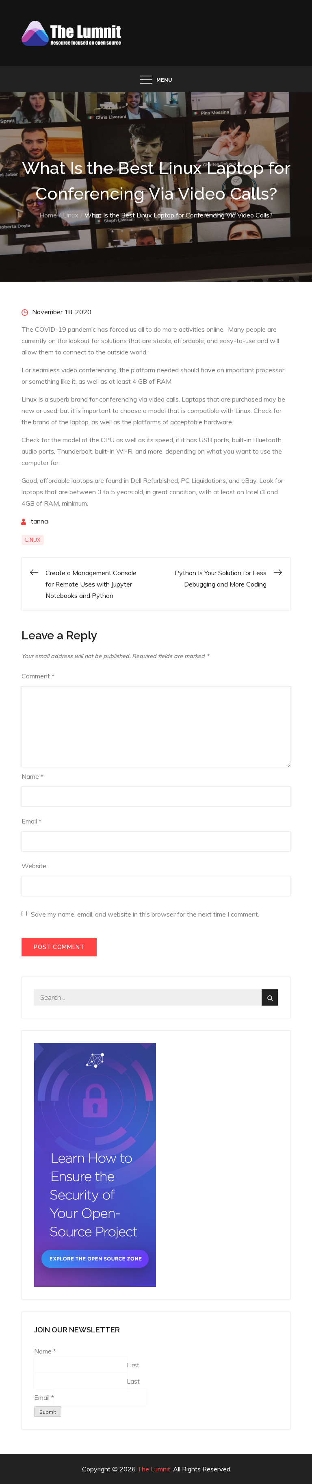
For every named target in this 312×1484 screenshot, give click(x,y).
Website (34, 866)
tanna (39, 521)
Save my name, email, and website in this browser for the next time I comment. (145, 914)
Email (31, 821)
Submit (47, 1412)
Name (32, 776)
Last (133, 1381)
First (133, 1365)
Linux (32, 540)
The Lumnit (153, 1469)
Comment (38, 676)
